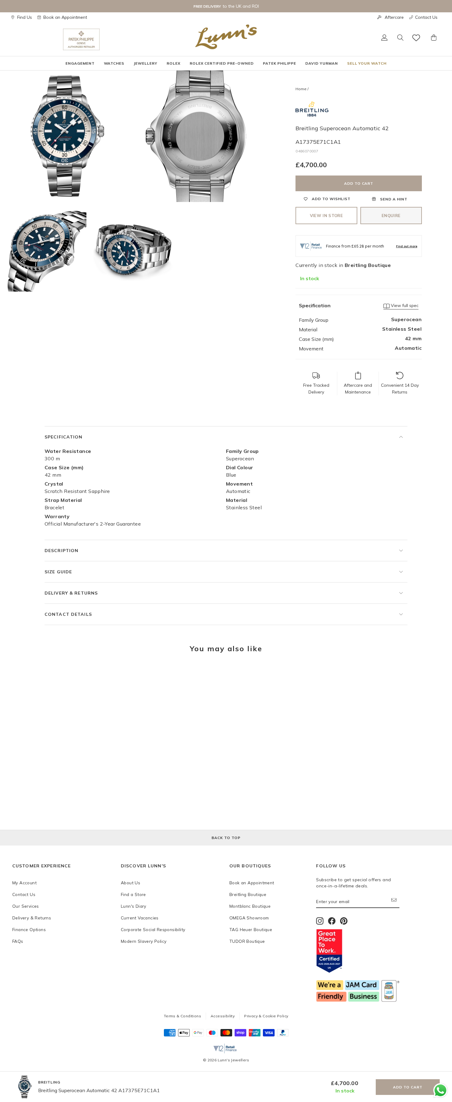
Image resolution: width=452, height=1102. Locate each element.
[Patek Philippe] (81, 39)
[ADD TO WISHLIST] (20, 676)
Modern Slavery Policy (143, 941)
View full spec (404, 305)
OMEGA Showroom (249, 917)
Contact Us (426, 17)
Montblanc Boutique (250, 906)
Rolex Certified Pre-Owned (222, 63)
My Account (24, 882)
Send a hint (393, 199)
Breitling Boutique (247, 894)
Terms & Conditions (182, 1016)
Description (61, 550)
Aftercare (394, 17)
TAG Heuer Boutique (250, 929)
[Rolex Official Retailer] (37, 39)
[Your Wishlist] (417, 37)
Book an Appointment (65, 17)
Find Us (24, 17)
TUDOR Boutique (247, 941)
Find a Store (133, 894)
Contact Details (68, 614)
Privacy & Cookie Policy (266, 1016)
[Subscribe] (395, 902)
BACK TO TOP (226, 837)
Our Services (25, 906)
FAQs (17, 941)
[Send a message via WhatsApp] (440, 1090)
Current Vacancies (140, 917)
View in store (326, 215)
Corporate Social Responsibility (153, 929)
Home (301, 89)
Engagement (80, 63)
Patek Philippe (279, 63)
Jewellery (145, 63)
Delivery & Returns (71, 593)
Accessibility (223, 1016)
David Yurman (321, 63)
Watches (114, 63)
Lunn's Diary (133, 906)
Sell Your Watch (367, 63)
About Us (130, 882)
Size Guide (58, 572)
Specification (64, 437)
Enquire (391, 215)
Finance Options (29, 929)
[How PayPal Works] (282, 1034)
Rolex (173, 63)
